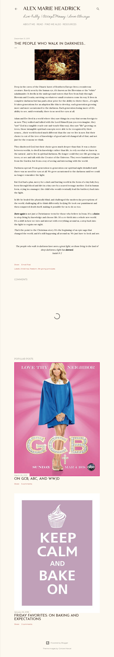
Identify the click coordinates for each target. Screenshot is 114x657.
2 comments (26, 624)
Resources (69, 24)
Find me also (53, 24)
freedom (33, 269)
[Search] (98, 8)
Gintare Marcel (65, 648)
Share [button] (16, 264)
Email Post (26, 264)
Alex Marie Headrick (51, 8)
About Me (29, 24)
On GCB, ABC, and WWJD (37, 479)
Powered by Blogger (59, 643)
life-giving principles (46, 269)
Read (40, 24)
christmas (24, 269)
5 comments (26, 484)
